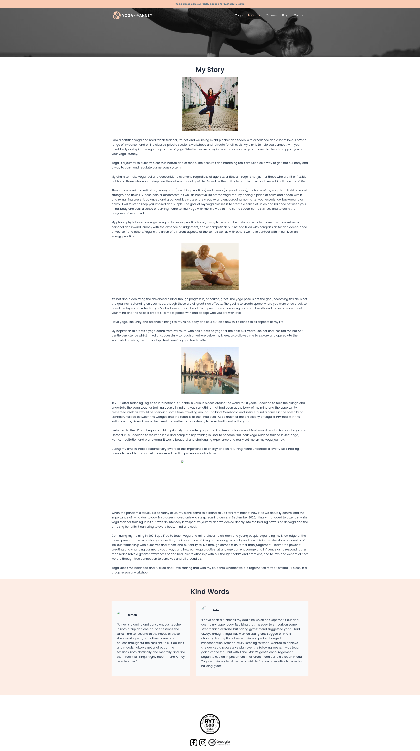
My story (254, 15)
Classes (271, 15)
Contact (300, 15)
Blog (285, 15)
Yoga (239, 15)
